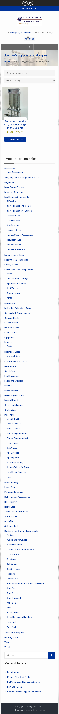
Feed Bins (11, 574)
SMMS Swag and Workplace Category (24, 682)
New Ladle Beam (14, 687)
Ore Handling (10, 410)
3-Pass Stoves (13, 201)
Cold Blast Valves (14, 220)
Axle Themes (39, 710)
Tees (9, 477)
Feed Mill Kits (12, 579)
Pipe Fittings (9, 415)
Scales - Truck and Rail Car (16, 511)
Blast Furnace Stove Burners (19, 211)
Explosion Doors (14, 230)
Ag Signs (11, 535)
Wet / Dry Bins (13, 627)
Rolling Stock (10, 507)
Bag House (9, 182)
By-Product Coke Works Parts (17, 308)
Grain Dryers (12, 593)
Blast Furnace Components (16, 197)
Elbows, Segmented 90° (17, 433)
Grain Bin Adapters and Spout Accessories (26, 583)
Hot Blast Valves (14, 240)
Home (7, 61)
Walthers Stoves (14, 245)
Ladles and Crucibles (13, 381)
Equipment (9, 337)
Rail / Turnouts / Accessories (17, 497)
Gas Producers (11, 366)
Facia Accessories (15, 172)
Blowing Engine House (14, 255)
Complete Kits (13, 554)
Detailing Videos (11, 327)
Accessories (9, 168)
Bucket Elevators (14, 545)
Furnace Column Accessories (20, 235)
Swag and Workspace (14, 632)
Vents (9, 298)
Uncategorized (11, 637)
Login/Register (31, 8)
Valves (7, 642)
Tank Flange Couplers (16, 472)
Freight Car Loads (12, 352)
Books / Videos (11, 265)
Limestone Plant (11, 391)
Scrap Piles (9, 521)
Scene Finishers (11, 516)
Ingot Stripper (13, 672)
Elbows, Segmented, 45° (17, 438)
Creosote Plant (11, 323)
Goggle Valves (10, 371)
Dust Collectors (13, 569)
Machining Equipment (14, 395)
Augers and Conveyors (17, 540)
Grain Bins (11, 588)
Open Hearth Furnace (14, 405)
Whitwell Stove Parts (16, 249)
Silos (9, 607)
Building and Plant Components (18, 270)
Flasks (9, 346)
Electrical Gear (10, 332)
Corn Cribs (11, 559)
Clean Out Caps (13, 419)
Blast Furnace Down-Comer (19, 206)
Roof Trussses (13, 288)
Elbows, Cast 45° (14, 424)
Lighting (8, 386)
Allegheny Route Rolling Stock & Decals (22, 177)
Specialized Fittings (15, 462)
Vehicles (8, 647)
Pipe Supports (13, 458)
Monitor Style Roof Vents (18, 677)
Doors (9, 274)
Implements (12, 603)
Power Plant (9, 487)
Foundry (8, 342)
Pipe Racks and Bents (16, 283)
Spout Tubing (13, 612)
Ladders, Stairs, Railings (17, 278)
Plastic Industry (11, 482)
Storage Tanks (13, 293)
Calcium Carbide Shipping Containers (24, 692)
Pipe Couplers (13, 453)
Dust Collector (13, 225)
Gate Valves (12, 448)
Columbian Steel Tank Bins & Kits (21, 549)
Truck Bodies (12, 622)
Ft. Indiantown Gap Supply (16, 361)
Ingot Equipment (11, 376)
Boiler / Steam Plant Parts (16, 260)
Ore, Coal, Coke (13, 356)
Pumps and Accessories (15, 492)
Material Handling (12, 400)
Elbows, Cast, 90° (14, 428)
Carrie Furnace (13, 216)
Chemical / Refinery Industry (17, 313)
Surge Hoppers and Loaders (19, 617)
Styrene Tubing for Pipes (18, 467)
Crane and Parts (11, 318)
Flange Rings (12, 443)
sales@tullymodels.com (20, 32)
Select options (16, 139)
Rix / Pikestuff (10, 502)
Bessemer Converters (14, 192)
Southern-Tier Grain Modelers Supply (21, 531)
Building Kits (9, 303)
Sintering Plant (11, 526)
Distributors (12, 564)
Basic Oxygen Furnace (14, 187)
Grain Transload (14, 598)
